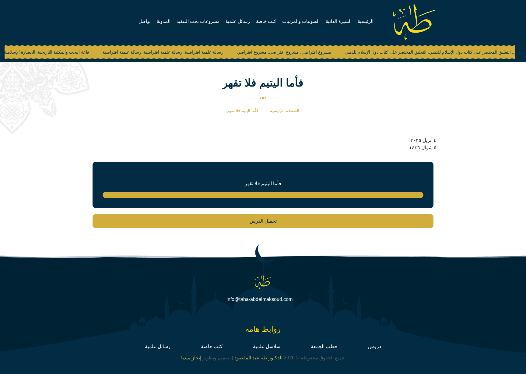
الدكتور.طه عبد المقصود (257, 357)
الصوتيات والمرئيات (301, 21)
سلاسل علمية (266, 346)
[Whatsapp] (250, 314)
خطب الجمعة (324, 346)
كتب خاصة (266, 21)
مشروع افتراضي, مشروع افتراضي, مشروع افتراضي (275, 52)
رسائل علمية (238, 21)
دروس (374, 346)
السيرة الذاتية (339, 21)
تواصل (145, 21)
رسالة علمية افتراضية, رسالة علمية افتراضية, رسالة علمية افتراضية (154, 52)
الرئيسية (365, 21)
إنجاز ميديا (191, 357)
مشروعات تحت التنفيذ (198, 21)
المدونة (163, 21)
